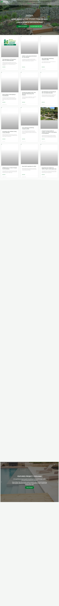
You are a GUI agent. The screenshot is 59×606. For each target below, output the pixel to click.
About (14, 1)
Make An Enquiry (37, 3)
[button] (1, 481)
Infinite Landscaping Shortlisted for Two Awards (29, 56)
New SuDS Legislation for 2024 (29, 166)
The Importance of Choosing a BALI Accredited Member (9, 60)
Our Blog (29, 3)
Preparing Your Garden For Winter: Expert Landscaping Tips (49, 168)
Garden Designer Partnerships (32, 1)
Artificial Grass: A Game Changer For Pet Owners (9, 168)
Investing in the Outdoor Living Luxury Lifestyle (9, 132)
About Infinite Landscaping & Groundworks (9, 95)
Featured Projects (45, 1)
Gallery (53, 1)
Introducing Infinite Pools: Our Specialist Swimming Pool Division (29, 93)
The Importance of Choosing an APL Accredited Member (49, 92)
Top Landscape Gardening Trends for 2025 (28, 128)
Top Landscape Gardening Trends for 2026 (48, 59)
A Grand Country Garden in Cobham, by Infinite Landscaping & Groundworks (49, 132)
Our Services (20, 1)
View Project (29, 487)
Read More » (4, 102)
